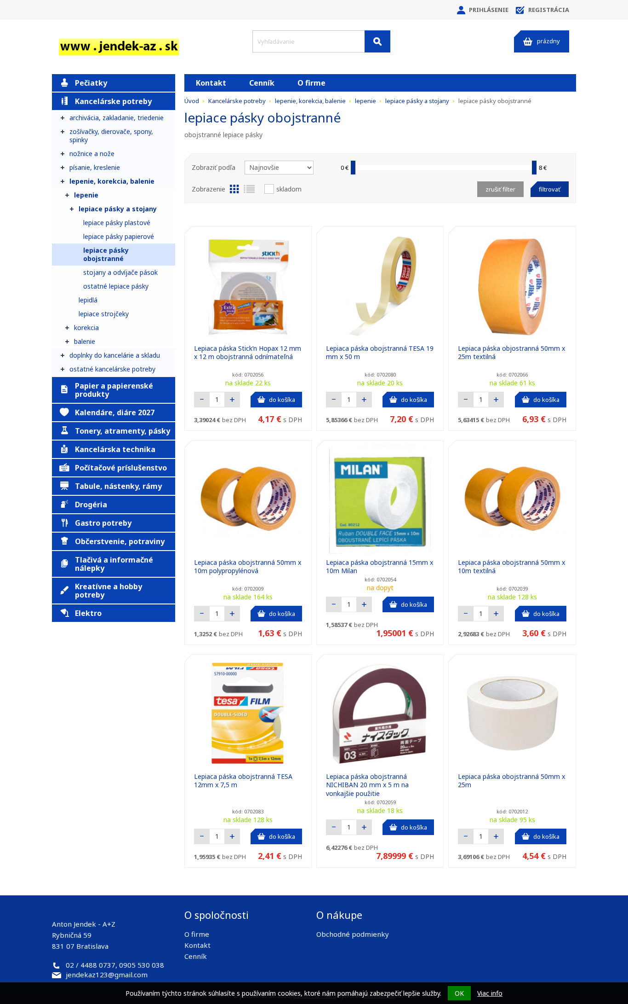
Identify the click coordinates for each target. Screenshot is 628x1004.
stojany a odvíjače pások (120, 272)
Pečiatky (91, 83)
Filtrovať (549, 189)
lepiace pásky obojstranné (106, 254)
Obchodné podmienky (352, 934)
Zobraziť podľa (213, 167)
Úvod (191, 101)
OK (459, 993)
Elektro (88, 613)
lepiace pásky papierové (118, 236)
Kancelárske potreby (113, 101)
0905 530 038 (141, 964)
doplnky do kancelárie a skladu (114, 355)
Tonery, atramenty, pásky (122, 431)
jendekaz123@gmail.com (107, 974)
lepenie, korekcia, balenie (111, 181)
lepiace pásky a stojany (118, 208)
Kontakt (211, 83)
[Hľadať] (377, 41)
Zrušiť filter (500, 189)
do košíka (282, 399)
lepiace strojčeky (104, 313)
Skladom (289, 189)
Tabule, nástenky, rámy (118, 486)
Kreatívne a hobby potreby (108, 590)
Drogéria (91, 504)
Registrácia (548, 10)
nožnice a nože (91, 153)
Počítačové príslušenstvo (121, 468)
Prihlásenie (488, 10)
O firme (311, 83)
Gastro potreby (103, 523)
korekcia (86, 327)
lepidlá (88, 300)
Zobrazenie (208, 189)
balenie (84, 341)
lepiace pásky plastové (116, 222)
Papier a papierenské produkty (114, 390)
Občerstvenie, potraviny (120, 541)
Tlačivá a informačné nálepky (114, 564)
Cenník (261, 83)
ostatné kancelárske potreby (112, 369)
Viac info (489, 993)
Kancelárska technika (115, 449)
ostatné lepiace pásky (115, 286)
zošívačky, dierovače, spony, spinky (111, 135)
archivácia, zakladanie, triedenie (116, 117)
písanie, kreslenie (94, 167)
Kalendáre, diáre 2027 (114, 412)
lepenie (86, 195)
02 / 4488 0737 (90, 964)
